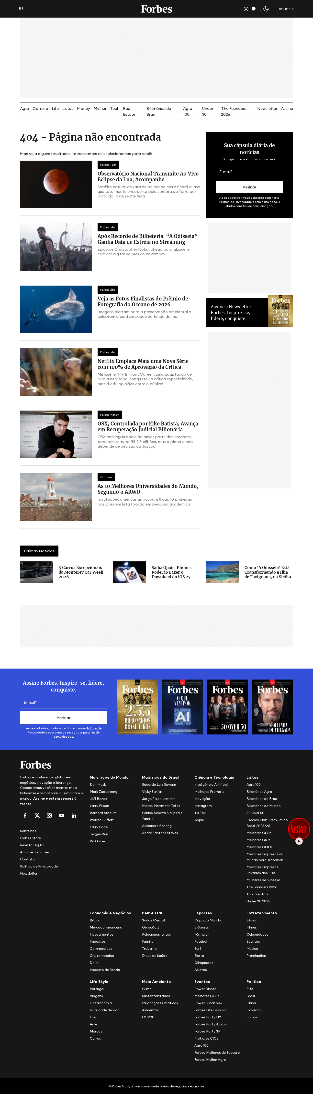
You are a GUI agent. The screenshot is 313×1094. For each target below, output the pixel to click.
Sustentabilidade (156, 996)
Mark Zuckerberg (103, 791)
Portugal (97, 989)
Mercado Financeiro (106, 927)
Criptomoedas (102, 955)
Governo (253, 1010)
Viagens (96, 996)
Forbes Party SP (207, 1031)
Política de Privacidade (235, 202)
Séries (251, 920)
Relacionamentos (156, 934)
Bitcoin (95, 920)
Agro (24, 108)
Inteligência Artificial (211, 784)
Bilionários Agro (259, 791)
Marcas (96, 1031)
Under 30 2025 (258, 901)
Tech (114, 108)
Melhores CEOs (258, 833)
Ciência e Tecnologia (214, 777)
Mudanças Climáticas (160, 1003)
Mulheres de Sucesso (263, 880)
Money (83, 108)
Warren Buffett (101, 820)
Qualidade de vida (105, 1010)
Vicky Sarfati (152, 791)
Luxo (94, 1017)
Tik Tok (200, 813)
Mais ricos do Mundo (109, 777)
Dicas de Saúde (154, 955)
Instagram (203, 806)
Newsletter (267, 108)
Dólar (94, 962)
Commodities (101, 948)
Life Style (99, 981)
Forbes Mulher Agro (210, 1059)
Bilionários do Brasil (262, 798)
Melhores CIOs (258, 840)
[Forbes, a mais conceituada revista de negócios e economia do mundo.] (156, 9)
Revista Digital (32, 845)
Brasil (251, 996)
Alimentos (150, 1010)
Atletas (200, 970)
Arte (93, 1024)
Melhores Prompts (209, 791)
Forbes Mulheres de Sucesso (217, 1052)
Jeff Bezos (98, 798)
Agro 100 (253, 784)
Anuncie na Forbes (35, 852)
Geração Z (150, 927)
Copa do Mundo (207, 920)
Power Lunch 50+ (208, 1003)
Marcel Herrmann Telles (161, 806)
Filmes (251, 927)
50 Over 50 (255, 813)
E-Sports (201, 927)
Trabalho (149, 948)
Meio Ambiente (156, 981)
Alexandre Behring (157, 826)
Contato (27, 859)
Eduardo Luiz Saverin (159, 784)
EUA (249, 989)
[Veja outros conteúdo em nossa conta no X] (37, 815)
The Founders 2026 (261, 887)
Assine (287, 108)
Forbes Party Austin (210, 1024)
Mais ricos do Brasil (160, 777)
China (251, 1003)
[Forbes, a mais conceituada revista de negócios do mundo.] (52, 765)
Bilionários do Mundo (263, 806)
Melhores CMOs (259, 847)
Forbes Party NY (207, 1017)
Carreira (40, 108)
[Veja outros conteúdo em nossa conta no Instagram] (49, 815)
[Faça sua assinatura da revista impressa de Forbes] (137, 706)
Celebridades (257, 934)
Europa (252, 1017)
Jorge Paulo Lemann (159, 798)
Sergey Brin (99, 834)
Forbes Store (30, 838)
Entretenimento (261, 912)
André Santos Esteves (160, 833)
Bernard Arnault (103, 813)
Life (55, 108)
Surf (197, 948)
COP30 (148, 1017)
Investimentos (101, 934)
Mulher (100, 108)
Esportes (203, 912)
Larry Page (99, 827)
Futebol (200, 941)
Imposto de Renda (105, 970)
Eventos (253, 941)
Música (252, 948)
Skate (199, 955)
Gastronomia (101, 1003)
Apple (199, 820)
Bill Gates (97, 841)
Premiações (256, 955)
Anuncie (286, 8)
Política (253, 981)
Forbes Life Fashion (210, 1010)
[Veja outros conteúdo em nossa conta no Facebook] (25, 815)
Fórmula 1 (201, 934)
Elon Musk (98, 784)
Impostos (98, 941)
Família (148, 941)
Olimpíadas (203, 962)
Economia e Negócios (110, 912)
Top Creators (257, 894)
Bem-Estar (152, 912)
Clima (147, 989)
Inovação (202, 798)
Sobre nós (28, 831)
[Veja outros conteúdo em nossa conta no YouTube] (62, 815)
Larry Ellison (99, 806)
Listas (67, 108)
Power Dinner (205, 989)
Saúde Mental (153, 920)
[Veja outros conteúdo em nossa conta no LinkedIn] (74, 815)
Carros (95, 1038)
